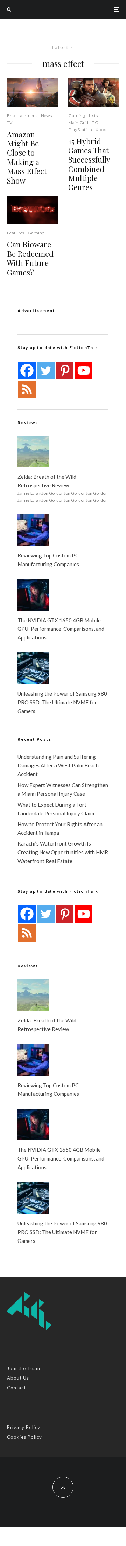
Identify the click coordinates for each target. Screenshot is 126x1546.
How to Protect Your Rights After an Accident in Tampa (60, 828)
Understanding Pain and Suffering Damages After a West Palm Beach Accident (58, 765)
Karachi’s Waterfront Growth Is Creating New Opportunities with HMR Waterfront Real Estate (63, 852)
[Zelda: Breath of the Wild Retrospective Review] (33, 451)
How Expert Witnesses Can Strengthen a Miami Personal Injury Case (63, 789)
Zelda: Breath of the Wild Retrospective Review (47, 480)
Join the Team (23, 1368)
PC (95, 122)
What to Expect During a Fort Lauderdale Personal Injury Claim (56, 808)
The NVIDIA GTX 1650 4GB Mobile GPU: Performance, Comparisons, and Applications (61, 629)
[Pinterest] (65, 370)
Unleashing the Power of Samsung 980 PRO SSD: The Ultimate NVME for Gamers (62, 702)
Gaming (36, 232)
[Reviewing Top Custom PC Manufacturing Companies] (33, 530)
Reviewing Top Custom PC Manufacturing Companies (48, 559)
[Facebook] (27, 370)
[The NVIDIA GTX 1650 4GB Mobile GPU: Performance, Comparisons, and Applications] (33, 595)
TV (9, 122)
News (46, 115)
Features (15, 232)
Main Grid (78, 122)
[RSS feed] (27, 389)
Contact (16, 1387)
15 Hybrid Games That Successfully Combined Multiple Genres (89, 164)
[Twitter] (46, 370)
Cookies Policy (24, 1437)
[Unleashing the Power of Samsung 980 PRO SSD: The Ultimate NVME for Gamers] (33, 668)
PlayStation (80, 129)
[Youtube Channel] (83, 370)
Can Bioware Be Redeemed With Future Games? (30, 258)
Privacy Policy (23, 1427)
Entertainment (22, 115)
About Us (18, 1378)
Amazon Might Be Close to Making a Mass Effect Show (27, 157)
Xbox (101, 129)
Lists (93, 115)
